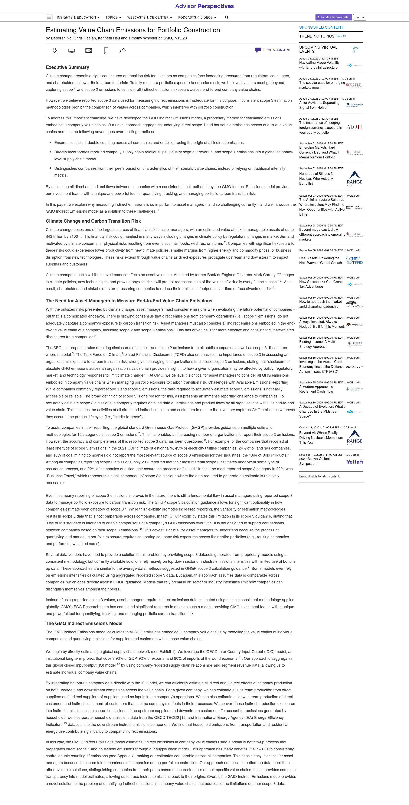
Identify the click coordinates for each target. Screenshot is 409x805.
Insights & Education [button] (77, 17)
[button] (54, 51)
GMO (167, 38)
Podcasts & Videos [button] (196, 17)
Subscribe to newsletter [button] (334, 17)
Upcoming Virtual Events (318, 49)
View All (341, 36)
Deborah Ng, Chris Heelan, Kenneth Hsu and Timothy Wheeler (104, 38)
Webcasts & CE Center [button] (148, 17)
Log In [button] (360, 17)
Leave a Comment (276, 50)
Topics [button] (112, 17)
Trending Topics (316, 36)
